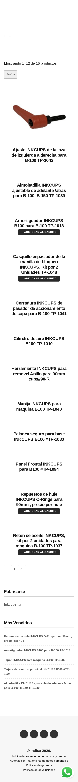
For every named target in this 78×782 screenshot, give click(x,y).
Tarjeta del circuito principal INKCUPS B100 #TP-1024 (37, 671)
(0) (70, 7)
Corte (10, 20)
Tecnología (14, 24)
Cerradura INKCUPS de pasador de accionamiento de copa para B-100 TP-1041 (39, 308)
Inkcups (10, 604)
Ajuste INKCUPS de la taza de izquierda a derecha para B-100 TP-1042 (39, 155)
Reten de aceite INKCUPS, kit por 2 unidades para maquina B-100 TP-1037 (39, 541)
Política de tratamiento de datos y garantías (39, 756)
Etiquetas (25, 20)
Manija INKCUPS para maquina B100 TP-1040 (39, 406)
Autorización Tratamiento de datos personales (39, 760)
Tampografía (45, 20)
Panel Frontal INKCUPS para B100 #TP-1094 (39, 467)
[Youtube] (44, 734)
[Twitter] (34, 734)
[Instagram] (54, 734)
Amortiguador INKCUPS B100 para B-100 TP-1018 (39, 223)
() (36, 24)
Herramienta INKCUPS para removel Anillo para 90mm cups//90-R (38, 374)
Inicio (7, 36)
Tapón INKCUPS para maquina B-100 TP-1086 (34, 659)
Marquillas (59, 16)
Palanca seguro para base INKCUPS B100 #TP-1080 (39, 436)
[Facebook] (24, 734)
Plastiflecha (14, 16)
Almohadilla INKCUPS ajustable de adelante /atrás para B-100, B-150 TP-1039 (39, 190)
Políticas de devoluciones (39, 769)
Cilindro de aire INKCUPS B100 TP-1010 (39, 341)
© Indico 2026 (38, 751)
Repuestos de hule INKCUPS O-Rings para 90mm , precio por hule (39, 499)
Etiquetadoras (37, 16)
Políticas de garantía (39, 765)
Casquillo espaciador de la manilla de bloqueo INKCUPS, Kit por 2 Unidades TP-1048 (39, 264)
